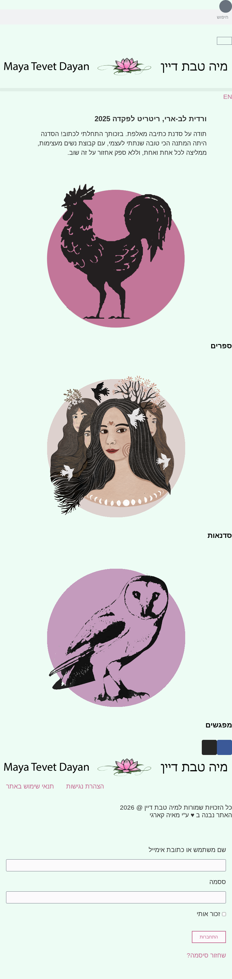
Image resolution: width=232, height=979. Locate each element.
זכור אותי (209, 914)
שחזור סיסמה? (206, 955)
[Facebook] (224, 747)
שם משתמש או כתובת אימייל (187, 850)
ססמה (217, 882)
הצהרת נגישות (85, 786)
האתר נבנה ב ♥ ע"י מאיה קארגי (191, 814)
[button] (116, 89)
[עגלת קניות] (224, 41)
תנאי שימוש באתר (30, 786)
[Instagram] (209, 747)
